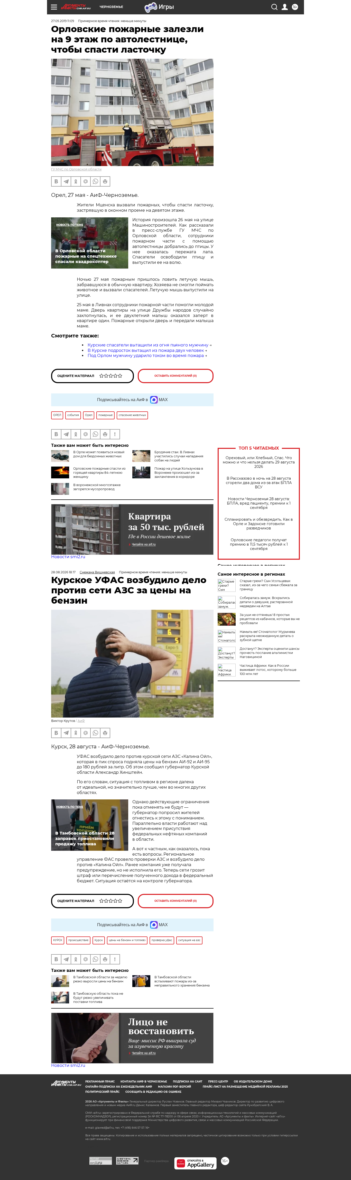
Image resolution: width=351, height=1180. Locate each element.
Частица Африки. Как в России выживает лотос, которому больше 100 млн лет (268, 670)
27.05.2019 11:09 (62, 21)
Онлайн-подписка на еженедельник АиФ (118, 1086)
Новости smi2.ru (68, 556)
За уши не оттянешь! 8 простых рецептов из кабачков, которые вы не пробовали (270, 619)
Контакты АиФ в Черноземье (144, 1081)
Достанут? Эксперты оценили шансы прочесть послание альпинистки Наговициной (269, 653)
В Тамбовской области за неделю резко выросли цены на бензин (100, 979)
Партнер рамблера (156, 1161)
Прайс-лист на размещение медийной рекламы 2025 (245, 1086)
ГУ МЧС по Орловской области (76, 169)
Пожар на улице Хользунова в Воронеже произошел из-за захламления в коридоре (178, 473)
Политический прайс (102, 1092)
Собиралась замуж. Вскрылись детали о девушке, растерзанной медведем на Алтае (266, 602)
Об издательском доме (253, 1081)
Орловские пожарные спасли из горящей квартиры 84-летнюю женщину (99, 473)
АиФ (81, 721)
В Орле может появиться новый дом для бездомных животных (98, 454)
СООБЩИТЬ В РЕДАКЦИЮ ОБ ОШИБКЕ (153, 1092)
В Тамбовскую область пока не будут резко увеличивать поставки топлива (98, 998)
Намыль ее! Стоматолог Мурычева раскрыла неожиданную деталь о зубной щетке (267, 636)
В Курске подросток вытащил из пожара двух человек (146, 350)
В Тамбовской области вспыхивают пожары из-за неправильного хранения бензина (182, 981)
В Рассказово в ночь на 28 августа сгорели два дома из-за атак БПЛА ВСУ (259, 482)
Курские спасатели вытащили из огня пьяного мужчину (148, 345)
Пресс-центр (218, 1081)
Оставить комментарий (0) (175, 376)
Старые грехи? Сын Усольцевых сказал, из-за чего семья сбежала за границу (268, 585)
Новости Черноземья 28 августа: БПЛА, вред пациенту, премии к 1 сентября (259, 503)
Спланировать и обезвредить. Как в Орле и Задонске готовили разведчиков (259, 523)
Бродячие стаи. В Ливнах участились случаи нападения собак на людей (178, 456)
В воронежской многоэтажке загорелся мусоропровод (97, 487)
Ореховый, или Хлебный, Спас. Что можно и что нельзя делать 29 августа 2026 (259, 462)
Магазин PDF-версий (174, 1086)
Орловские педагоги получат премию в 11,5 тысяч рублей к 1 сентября (259, 544)
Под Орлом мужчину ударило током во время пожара (146, 355)
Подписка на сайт (187, 1081)
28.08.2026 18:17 (63, 572)
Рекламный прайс (100, 1081)
